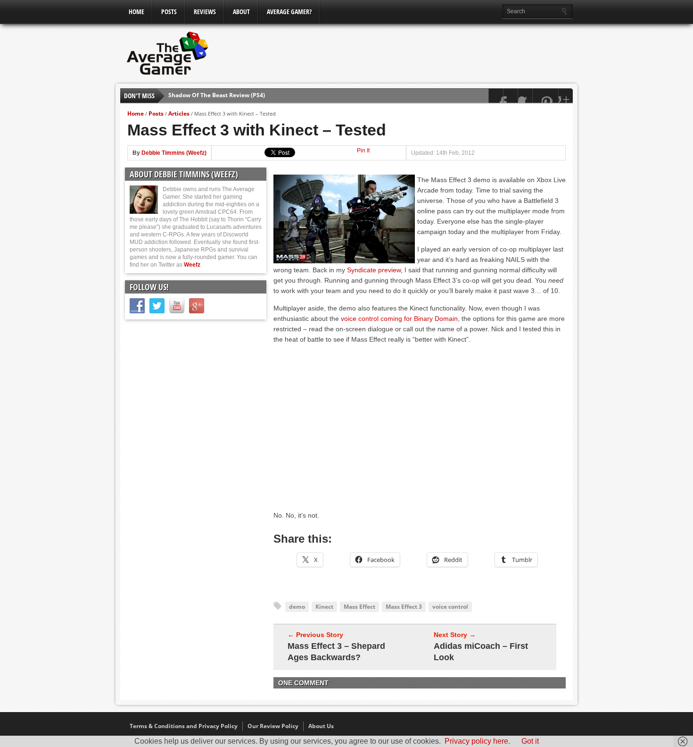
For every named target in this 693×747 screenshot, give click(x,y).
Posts (169, 11)
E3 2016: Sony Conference (203, 97)
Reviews (205, 11)
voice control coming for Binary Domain (399, 318)
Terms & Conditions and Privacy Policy (184, 726)
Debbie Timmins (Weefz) (173, 153)
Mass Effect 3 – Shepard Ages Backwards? (336, 651)
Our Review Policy (273, 726)
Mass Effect (359, 607)
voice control (450, 607)
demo (297, 607)
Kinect (324, 607)
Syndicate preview (374, 270)
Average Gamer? (289, 11)
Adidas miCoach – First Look (481, 651)
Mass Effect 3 (404, 607)
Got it (530, 741)
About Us (321, 726)
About (241, 11)
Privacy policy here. (477, 741)
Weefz (192, 264)
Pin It (363, 150)
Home (136, 11)
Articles (179, 113)
